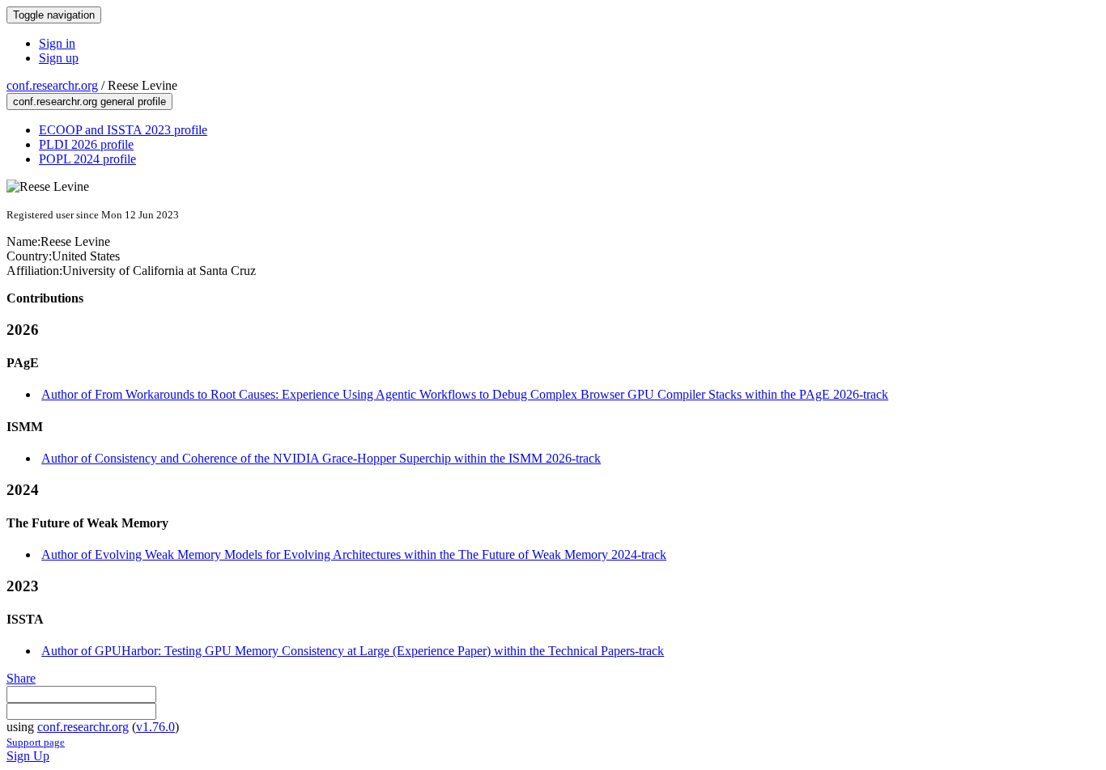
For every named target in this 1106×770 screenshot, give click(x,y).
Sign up (59, 58)
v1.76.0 (155, 727)
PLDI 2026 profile (86, 144)
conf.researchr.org (52, 85)
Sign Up (27, 756)
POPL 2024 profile (87, 159)
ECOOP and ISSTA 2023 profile (123, 130)
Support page (35, 742)
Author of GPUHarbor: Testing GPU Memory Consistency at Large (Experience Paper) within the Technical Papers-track (352, 651)
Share (21, 678)
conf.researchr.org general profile (89, 101)
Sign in (57, 43)
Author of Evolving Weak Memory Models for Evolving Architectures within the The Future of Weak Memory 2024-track (353, 554)
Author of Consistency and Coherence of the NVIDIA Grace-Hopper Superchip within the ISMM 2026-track (321, 458)
